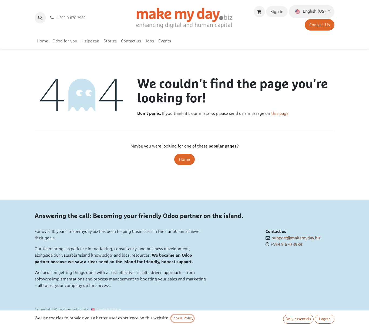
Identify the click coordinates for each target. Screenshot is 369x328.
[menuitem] (42, 41)
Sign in (276, 11)
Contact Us (319, 25)
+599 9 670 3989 (286, 244)
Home (184, 159)
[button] (40, 18)
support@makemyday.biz (295, 238)
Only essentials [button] (298, 319)
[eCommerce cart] (259, 11)
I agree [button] (324, 319)
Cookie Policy (182, 318)
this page (280, 113)
